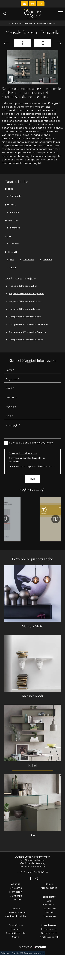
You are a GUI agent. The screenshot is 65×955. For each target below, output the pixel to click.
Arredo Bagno (49, 887)
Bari (12, 259)
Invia (32, 478)
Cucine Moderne (16, 912)
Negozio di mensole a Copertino (26, 293)
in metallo (15, 227)
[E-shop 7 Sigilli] (40, 3)
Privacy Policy (45, 442)
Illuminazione (49, 929)
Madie (16, 937)
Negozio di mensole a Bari (23, 285)
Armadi (49, 912)
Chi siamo (16, 887)
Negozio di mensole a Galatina (26, 301)
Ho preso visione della (31, 442)
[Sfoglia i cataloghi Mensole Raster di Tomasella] (42, 42)
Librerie (16, 929)
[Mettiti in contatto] (24, 3)
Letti (49, 900)
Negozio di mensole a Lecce (24, 309)
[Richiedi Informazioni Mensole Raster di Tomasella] (22, 42)
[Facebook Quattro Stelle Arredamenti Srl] (30, 878)
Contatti (16, 899)
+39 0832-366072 (35, 866)
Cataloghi (16, 895)
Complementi (40, 23)
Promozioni (16, 891)
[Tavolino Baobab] (7, 43)
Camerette (49, 916)
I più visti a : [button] (13, 252)
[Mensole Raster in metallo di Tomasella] (32, 67)
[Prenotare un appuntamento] (32, 3)
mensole (14, 211)
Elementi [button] (10, 204)
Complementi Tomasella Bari (25, 316)
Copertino (28, 259)
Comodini (49, 904)
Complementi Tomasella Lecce (26, 339)
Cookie (15, 953)
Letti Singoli (49, 908)
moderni (14, 243)
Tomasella (15, 196)
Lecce (13, 267)
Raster (52, 23)
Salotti (49, 884)
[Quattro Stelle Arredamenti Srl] (32, 14)
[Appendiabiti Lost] (58, 43)
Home (11, 23)
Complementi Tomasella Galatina (27, 332)
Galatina (47, 259)
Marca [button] (9, 188)
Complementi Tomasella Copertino (28, 324)
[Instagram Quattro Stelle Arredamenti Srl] (35, 878)
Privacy (5, 953)
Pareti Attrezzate (16, 933)
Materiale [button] (11, 220)
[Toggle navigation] (60, 13)
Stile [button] (8, 236)
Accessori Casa (24, 23)
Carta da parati (49, 937)
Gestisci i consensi (33, 953)
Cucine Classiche (15, 916)
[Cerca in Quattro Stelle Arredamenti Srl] (5, 13)
